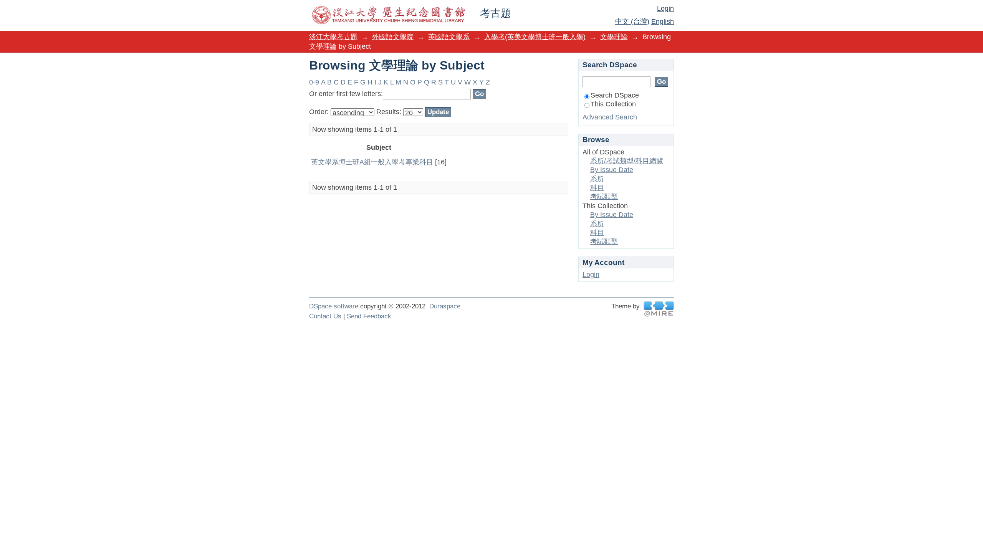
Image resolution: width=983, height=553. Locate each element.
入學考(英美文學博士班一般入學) (535, 37)
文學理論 (614, 37)
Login (665, 8)
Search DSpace (615, 95)
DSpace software (333, 306)
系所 (597, 179)
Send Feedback (369, 316)
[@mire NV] (659, 309)
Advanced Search (610, 117)
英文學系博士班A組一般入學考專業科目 (372, 162)
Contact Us (325, 316)
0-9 (314, 82)
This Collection (613, 104)
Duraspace (444, 306)
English (662, 21)
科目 (597, 188)
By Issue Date (611, 170)
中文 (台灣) (632, 21)
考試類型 (604, 196)
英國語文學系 (449, 37)
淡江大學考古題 (333, 37)
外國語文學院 (393, 37)
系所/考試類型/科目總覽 (626, 161)
